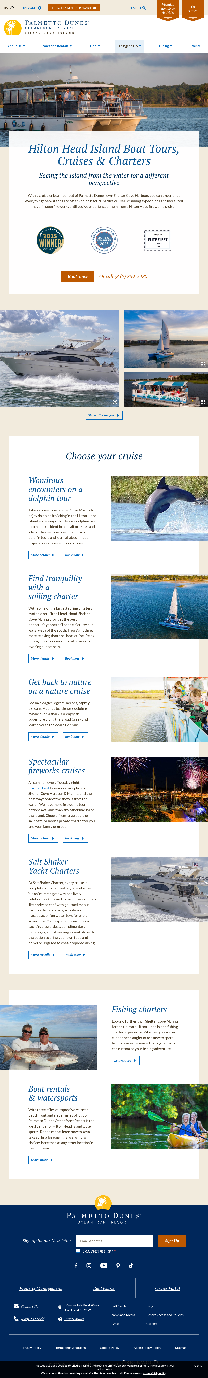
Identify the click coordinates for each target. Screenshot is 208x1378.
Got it (198, 1365)
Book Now (73, 954)
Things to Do (128, 46)
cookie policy (104, 1369)
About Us (14, 46)
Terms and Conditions (70, 1347)
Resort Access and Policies (165, 1315)
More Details (40, 954)
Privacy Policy (31, 1347)
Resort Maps (74, 1318)
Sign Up (172, 1241)
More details (40, 554)
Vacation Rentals (55, 46)
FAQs (115, 1323)
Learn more (122, 1060)
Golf (93, 46)
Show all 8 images (101, 415)
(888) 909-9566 (32, 1318)
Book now (78, 276)
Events (195, 46)
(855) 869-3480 (131, 276)
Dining (164, 46)
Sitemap (181, 1347)
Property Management (41, 1288)
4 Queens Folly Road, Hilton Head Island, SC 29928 (81, 1308)
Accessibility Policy (147, 1347)
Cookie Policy (109, 1347)
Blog (149, 1306)
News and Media (123, 1315)
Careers (151, 1323)
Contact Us (29, 1306)
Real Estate (104, 1288)
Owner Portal (167, 1288)
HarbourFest (38, 788)
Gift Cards (119, 1306)
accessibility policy (154, 1373)
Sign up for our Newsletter (46, 1240)
